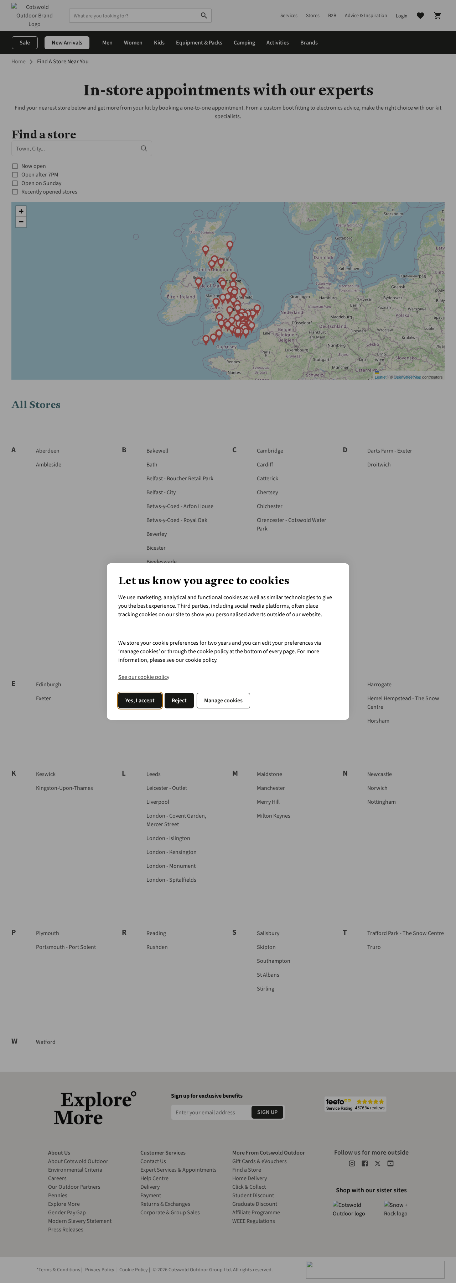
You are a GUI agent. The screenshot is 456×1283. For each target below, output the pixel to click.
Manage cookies (223, 700)
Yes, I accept (140, 700)
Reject (179, 700)
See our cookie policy (143, 677)
